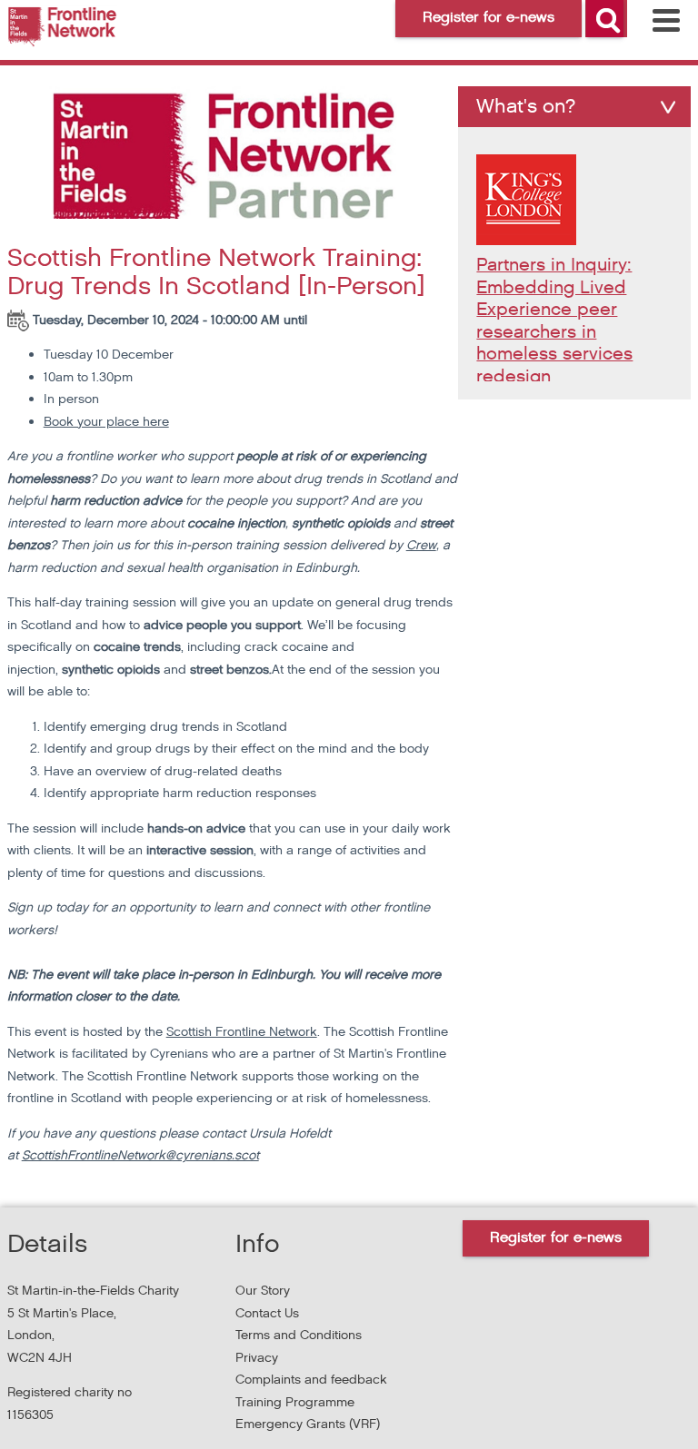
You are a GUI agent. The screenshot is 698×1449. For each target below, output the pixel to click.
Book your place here (106, 421)
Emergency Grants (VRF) (307, 1424)
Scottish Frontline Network (241, 1031)
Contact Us (267, 1313)
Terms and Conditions (298, 1335)
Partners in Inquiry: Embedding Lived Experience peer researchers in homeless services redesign (554, 321)
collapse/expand (668, 107)
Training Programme (294, 1402)
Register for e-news (556, 1237)
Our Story (262, 1290)
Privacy (256, 1357)
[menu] (666, 20)
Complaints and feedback (311, 1379)
